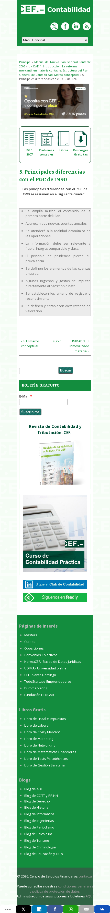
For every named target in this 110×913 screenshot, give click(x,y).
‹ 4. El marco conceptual (30, 344)
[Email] (86, 909)
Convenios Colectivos (41, 655)
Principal (25, 62)
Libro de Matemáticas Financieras (50, 752)
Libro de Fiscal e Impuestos (45, 718)
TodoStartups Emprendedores (48, 681)
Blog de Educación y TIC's (43, 853)
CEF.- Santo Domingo (40, 674)
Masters (30, 635)
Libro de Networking (39, 745)
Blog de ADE (33, 789)
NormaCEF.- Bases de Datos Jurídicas (52, 661)
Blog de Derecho (37, 801)
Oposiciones (34, 648)
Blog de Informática (39, 814)
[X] (23, 909)
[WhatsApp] (71, 909)
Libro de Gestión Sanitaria (44, 765)
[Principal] (56, 14)
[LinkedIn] (39, 909)
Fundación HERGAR (39, 694)
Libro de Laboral (36, 725)
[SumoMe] (102, 909)
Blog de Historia (36, 807)
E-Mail (25, 396)
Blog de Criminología (40, 847)
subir (54, 341)
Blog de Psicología (38, 834)
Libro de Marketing (38, 738)
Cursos (29, 641)
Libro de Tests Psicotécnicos (46, 758)
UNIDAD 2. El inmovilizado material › (79, 346)
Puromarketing (35, 688)
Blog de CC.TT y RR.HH (41, 795)
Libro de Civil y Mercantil (42, 732)
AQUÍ (89, 896)
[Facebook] (55, 909)
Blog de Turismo (36, 840)
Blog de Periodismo (39, 827)
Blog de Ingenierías (39, 820)
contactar (86, 876)
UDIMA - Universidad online (45, 668)
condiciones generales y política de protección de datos (61, 889)
